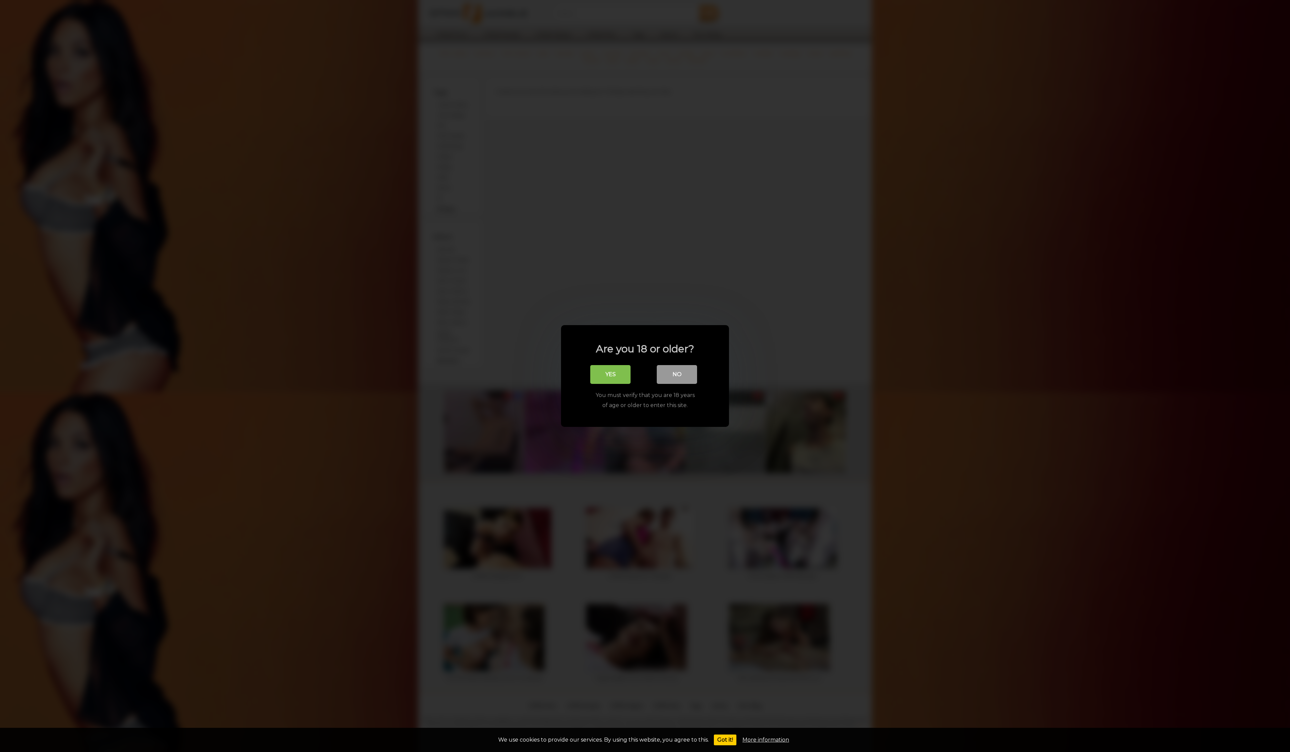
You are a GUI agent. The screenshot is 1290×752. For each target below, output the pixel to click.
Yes (610, 374)
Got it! (725, 740)
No (677, 374)
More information (765, 740)
